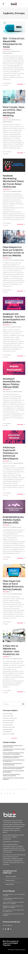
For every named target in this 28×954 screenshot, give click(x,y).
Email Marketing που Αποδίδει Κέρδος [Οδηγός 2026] (13, 520)
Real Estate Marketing (8, 260)
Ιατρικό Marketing (16, 51)
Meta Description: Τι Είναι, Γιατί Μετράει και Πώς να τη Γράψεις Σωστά (14, 760)
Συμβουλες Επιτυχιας (7, 53)
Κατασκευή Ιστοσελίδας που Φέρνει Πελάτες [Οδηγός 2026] (11, 382)
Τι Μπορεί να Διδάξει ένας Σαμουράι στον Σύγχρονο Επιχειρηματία (12, 764)
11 (4, 793)
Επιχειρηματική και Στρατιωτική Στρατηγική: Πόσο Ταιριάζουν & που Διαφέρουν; (13, 757)
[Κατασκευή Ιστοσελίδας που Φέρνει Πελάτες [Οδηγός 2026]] (14, 368)
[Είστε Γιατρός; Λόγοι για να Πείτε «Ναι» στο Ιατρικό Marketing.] (14, 96)
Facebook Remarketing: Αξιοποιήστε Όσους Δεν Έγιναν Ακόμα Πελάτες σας (13, 181)
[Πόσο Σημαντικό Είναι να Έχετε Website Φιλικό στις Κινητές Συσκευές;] (14, 570)
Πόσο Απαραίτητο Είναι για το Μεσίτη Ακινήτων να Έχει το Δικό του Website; (13, 251)
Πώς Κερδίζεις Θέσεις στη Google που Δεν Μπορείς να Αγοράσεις (12, 746)
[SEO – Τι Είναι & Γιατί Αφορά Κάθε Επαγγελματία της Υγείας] (14, 28)
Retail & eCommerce (8, 463)
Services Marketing (7, 725)
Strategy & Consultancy (8, 727)
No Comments (7, 83)
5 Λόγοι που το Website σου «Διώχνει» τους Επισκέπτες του (11, 650)
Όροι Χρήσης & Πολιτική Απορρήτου (16, 949)
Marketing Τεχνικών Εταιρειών (9, 718)
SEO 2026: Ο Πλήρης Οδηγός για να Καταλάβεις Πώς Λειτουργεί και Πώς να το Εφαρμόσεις (13, 768)
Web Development (7, 391)
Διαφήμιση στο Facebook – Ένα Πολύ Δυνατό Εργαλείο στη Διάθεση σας (14, 318)
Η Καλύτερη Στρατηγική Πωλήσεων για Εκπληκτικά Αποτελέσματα (10, 453)
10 (1, 793)
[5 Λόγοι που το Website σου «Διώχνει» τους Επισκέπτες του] (14, 635)
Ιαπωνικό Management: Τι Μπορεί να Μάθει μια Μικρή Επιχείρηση (13, 771)
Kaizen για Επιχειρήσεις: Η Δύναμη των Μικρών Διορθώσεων (13, 778)
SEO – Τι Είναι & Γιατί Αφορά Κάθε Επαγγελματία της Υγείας (13, 42)
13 (10, 793)
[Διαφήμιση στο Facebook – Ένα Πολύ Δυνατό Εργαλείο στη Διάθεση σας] (14, 303)
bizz (10, 49)
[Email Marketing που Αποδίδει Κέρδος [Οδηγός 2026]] (14, 506)
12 (7, 793)
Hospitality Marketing (7, 716)
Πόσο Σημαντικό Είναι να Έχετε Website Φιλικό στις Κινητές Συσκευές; (13, 585)
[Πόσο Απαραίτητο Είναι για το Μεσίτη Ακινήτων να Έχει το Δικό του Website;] (14, 236)
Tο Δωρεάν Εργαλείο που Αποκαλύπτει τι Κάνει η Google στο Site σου (14, 750)
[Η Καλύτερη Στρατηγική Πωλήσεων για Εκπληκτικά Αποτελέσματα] (14, 437)
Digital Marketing (7, 51)
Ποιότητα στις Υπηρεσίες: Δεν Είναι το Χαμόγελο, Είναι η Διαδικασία (11, 775)
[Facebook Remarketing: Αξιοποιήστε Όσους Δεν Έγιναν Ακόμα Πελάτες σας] (14, 165)
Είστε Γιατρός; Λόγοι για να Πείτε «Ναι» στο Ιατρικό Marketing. (14, 111)
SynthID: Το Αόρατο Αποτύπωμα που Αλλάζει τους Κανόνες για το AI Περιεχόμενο (13, 753)
